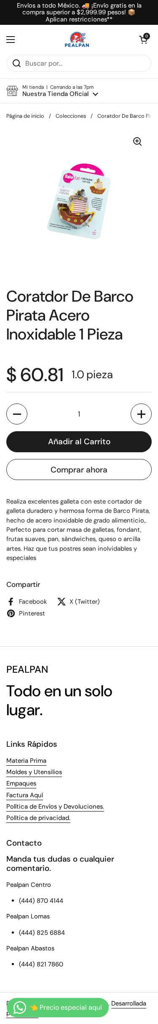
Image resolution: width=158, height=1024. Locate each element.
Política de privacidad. (38, 818)
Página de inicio (25, 115)
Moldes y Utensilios (34, 772)
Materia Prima (26, 760)
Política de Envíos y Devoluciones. (55, 806)
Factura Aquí (24, 795)
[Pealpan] (77, 39)
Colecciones (71, 115)
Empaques (21, 783)
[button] (143, 39)
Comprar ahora (79, 469)
